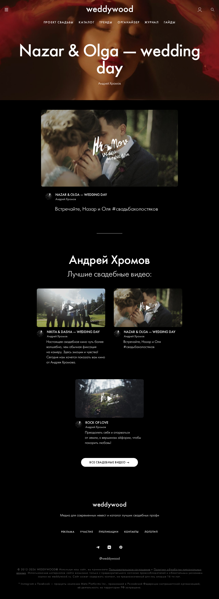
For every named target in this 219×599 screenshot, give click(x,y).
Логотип (151, 531)
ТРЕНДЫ (105, 22)
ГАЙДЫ (170, 22)
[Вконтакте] (109, 547)
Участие (86, 531)
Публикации (108, 531)
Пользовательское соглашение (129, 569)
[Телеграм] (98, 547)
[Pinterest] (121, 547)
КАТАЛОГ (86, 22)
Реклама (67, 531)
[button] (212, 9)
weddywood (110, 504)
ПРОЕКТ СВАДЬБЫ (59, 22)
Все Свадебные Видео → (109, 462)
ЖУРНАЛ (152, 22)
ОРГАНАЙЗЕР (129, 22)
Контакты (131, 531)
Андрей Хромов (65, 199)
